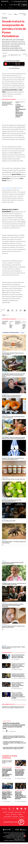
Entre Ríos (13, 814)
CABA (23, 812)
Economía (11, 812)
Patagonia (15, 816)
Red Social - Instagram (17, 809)
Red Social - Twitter (9, 809)
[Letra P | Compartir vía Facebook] (16, 310)
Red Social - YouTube (21, 809)
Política (10, 14)
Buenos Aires (18, 812)
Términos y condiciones (9, 840)
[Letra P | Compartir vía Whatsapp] (8, 310)
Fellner (19, 188)
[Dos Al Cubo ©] (7, 830)
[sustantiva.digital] (23, 830)
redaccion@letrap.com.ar (19, 839)
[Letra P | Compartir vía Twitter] (12, 310)
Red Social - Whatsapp (25, 809)
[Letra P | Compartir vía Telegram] (20, 310)
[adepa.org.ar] (17, 829)
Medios (15, 14)
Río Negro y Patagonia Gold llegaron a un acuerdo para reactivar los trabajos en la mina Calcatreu (14, 743)
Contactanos (4, 808)
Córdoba (20, 814)
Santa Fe (8, 814)
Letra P (5, 14)
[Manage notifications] (25, 836)
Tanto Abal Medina (7, 188)
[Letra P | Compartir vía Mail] (25, 310)
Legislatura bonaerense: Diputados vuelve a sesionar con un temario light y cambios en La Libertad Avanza (14, 737)
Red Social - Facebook (13, 809)
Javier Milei (13, 1)
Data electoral (12, 8)
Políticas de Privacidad (20, 840)
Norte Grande (7, 816)
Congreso (21, 816)
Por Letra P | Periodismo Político (5, 55)
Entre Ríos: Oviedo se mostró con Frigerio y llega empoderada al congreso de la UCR (13, 748)
